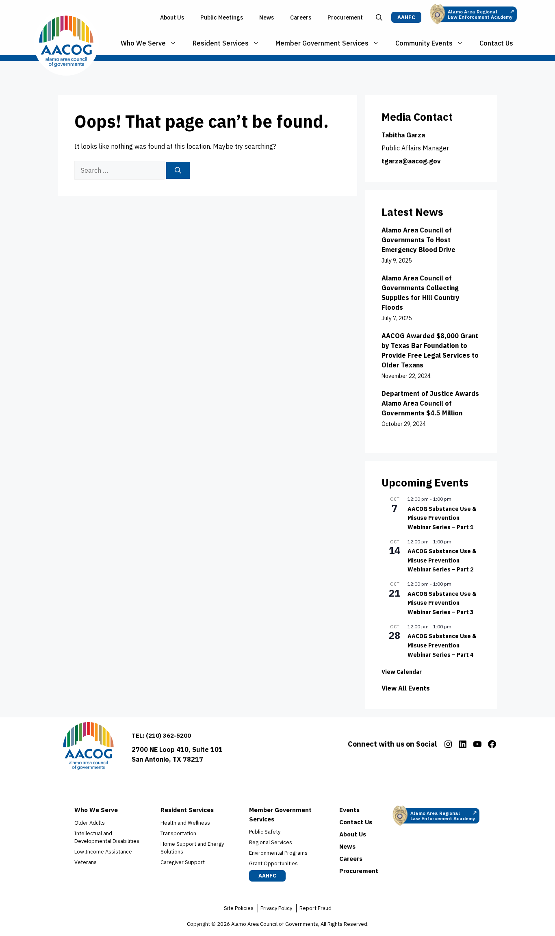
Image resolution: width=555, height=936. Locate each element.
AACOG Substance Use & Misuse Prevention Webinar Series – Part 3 (442, 603)
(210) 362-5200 (168, 735)
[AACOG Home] (88, 747)
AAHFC (406, 17)
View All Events (406, 688)
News (266, 17)
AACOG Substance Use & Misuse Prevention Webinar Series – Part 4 (442, 645)
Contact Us (496, 43)
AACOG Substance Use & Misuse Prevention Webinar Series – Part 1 (442, 518)
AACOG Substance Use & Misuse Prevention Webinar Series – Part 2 (442, 560)
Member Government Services (322, 43)
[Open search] (379, 17)
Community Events (424, 43)
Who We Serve (143, 43)
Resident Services (221, 43)
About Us (172, 17)
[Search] (178, 170)
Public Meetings (221, 17)
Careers (300, 17)
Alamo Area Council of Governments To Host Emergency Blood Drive (418, 240)
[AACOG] (66, 43)
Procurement (345, 17)
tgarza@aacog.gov (411, 161)
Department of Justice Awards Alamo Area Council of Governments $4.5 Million (430, 403)
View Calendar (402, 671)
